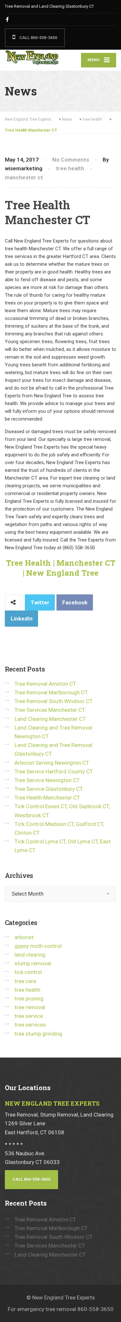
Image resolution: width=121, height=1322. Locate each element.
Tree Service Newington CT (47, 780)
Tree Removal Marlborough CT (51, 692)
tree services (30, 1024)
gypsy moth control (38, 946)
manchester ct (24, 177)
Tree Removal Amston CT (45, 684)
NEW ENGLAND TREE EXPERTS (52, 1103)
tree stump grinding (38, 1033)
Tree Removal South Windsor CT (54, 701)
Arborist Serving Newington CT (52, 763)
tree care (25, 981)
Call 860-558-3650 (31, 1179)
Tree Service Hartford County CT (54, 771)
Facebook (74, 602)
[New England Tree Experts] (33, 58)
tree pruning (29, 998)
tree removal (30, 1007)
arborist (24, 937)
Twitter (40, 602)
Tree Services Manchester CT (50, 710)
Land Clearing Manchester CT (50, 719)
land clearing (30, 954)
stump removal (33, 963)
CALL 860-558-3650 (37, 37)
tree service (29, 1016)
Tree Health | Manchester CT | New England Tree (61, 568)
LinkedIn (22, 618)
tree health (70, 168)
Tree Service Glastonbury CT (49, 789)
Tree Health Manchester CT (47, 797)
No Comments (70, 159)
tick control (28, 972)
